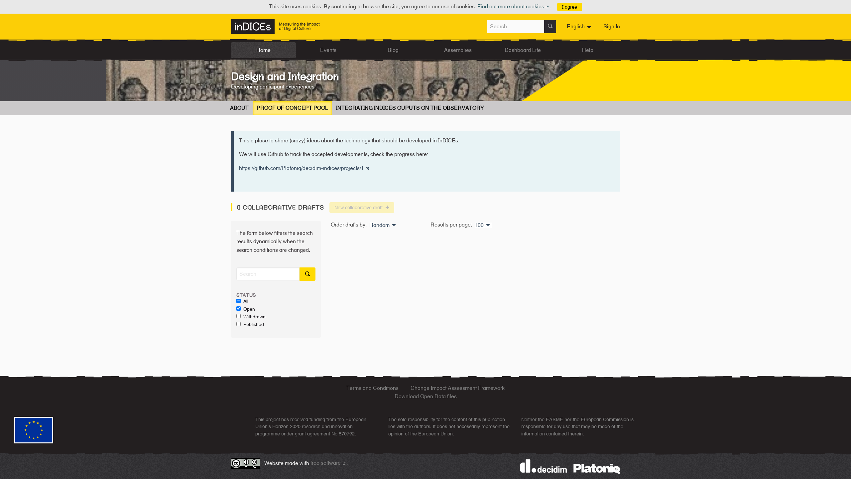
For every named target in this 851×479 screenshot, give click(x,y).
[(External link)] (596, 468)
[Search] (550, 26)
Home (263, 50)
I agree (569, 7)
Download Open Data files (426, 396)
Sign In (611, 26)
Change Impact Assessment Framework (458, 388)
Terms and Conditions (372, 388)
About (239, 108)
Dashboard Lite (523, 50)
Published (253, 324)
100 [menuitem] (479, 225)
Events (328, 50)
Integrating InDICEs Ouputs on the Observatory (410, 108)
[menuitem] (580, 26)
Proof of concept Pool (292, 108)
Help (587, 50)
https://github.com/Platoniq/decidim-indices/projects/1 (304, 168)
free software (328, 463)
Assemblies (458, 50)
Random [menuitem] (379, 225)
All (245, 301)
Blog (393, 50)
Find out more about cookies (513, 6)
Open (249, 309)
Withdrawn (254, 316)
